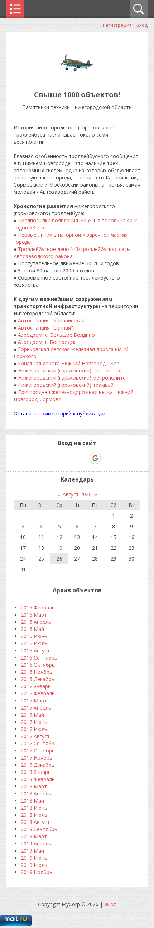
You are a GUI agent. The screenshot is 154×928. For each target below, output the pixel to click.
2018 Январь (36, 772)
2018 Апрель (36, 793)
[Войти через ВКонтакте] (58, 458)
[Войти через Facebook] (70, 458)
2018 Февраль (38, 779)
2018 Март (34, 786)
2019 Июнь (34, 857)
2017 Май (32, 714)
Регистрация (117, 25)
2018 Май (32, 800)
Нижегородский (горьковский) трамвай (66, 384)
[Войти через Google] (95, 458)
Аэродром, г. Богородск (47, 342)
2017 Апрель (36, 707)
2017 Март (34, 700)
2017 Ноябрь (36, 757)
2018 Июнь (34, 807)
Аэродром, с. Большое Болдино (56, 334)
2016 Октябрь (38, 664)
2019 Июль (34, 865)
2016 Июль (34, 643)
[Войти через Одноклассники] (107, 458)
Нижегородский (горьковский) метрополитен (73, 377)
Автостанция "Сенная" (45, 327)
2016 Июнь (34, 636)
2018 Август (35, 822)
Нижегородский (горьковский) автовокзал (69, 370)
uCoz (110, 904)
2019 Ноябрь (36, 872)
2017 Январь (36, 686)
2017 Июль (34, 729)
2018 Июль (34, 814)
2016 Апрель (36, 621)
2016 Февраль (38, 607)
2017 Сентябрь (39, 743)
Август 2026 (77, 494)
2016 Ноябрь (36, 671)
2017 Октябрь (38, 750)
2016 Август (35, 650)
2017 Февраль (38, 693)
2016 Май (32, 629)
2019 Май (32, 850)
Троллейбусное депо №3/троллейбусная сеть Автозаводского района (72, 253)
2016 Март (34, 614)
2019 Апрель (36, 843)
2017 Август (35, 736)
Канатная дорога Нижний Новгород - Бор (69, 363)
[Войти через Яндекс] (82, 458)
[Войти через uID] (46, 458)
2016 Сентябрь (39, 657)
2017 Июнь (34, 722)
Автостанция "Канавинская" (52, 320)
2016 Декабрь (37, 679)
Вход (142, 25)
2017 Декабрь (37, 764)
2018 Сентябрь (39, 829)
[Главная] (77, 78)
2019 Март (34, 836)
